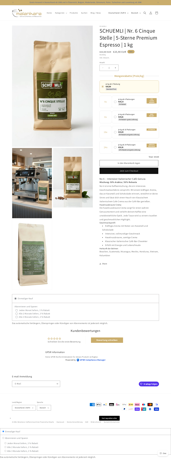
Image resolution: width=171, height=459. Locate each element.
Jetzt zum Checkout (129, 171)
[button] (60, 13)
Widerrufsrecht (96, 422)
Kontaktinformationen (112, 422)
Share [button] (104, 263)
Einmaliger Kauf (12, 431)
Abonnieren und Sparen (16, 438)
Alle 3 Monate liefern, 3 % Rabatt (22, 451)
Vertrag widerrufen (109, 418)
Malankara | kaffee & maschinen (29, 422)
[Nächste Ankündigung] (158, 2)
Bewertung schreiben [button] (106, 340)
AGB (86, 422)
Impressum (60, 422)
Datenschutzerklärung (75, 422)
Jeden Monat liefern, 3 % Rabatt (22, 443)
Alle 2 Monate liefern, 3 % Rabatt (22, 447)
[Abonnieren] (57, 384)
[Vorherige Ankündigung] (13, 2)
